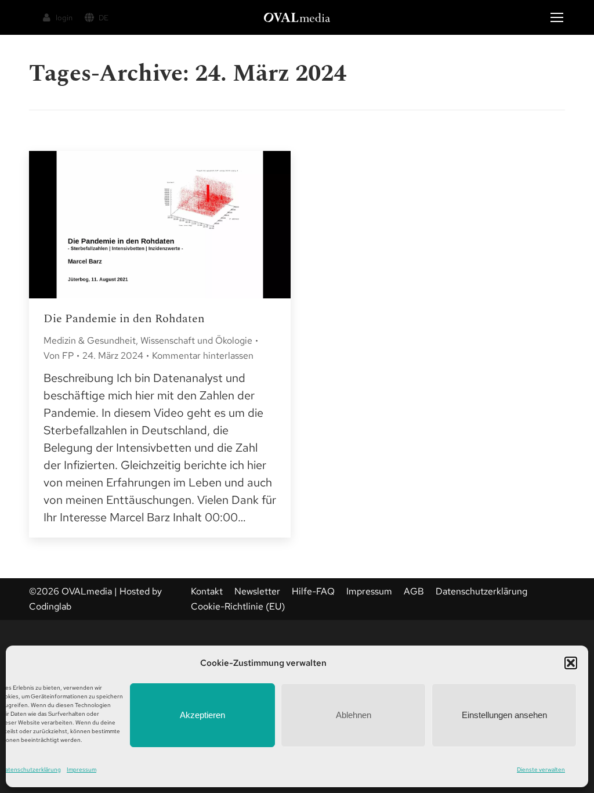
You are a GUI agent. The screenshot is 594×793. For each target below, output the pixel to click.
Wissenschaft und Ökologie (196, 340)
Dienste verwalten (541, 769)
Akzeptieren (202, 715)
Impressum (81, 769)
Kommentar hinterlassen (202, 355)
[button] (571, 663)
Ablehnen (353, 715)
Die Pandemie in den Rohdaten (124, 318)
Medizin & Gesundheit (90, 340)
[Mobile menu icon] (557, 17)
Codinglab (50, 606)
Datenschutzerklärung (31, 769)
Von (59, 355)
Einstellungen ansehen (504, 715)
